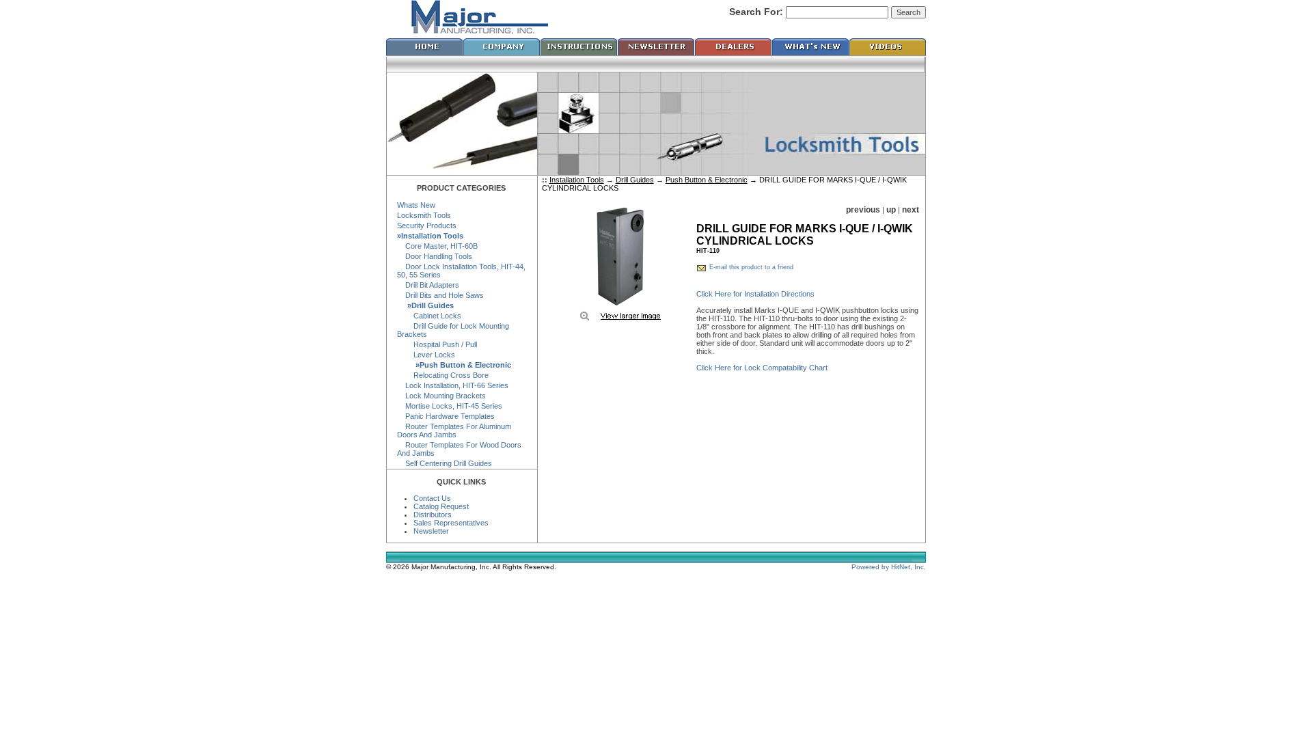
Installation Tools (576, 180)
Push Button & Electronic (707, 180)
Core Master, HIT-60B (437, 246)
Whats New (416, 205)
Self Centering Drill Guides (444, 463)
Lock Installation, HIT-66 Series (452, 385)
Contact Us (432, 498)
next (910, 210)
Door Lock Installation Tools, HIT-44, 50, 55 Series (461, 270)
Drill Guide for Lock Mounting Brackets (453, 330)
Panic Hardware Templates (446, 416)
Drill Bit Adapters (428, 285)
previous (863, 210)
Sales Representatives (451, 523)
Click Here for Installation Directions (755, 294)
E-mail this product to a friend (751, 267)
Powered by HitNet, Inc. (888, 567)
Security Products (426, 225)
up (891, 210)
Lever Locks (426, 355)
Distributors (432, 514)
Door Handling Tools (434, 256)
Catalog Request (441, 506)
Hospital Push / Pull (437, 344)
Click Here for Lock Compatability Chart (762, 368)
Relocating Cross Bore (443, 375)
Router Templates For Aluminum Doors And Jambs (454, 430)
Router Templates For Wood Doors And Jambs (459, 449)
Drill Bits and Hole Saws (440, 295)
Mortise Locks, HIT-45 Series (449, 406)
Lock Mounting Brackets (441, 396)
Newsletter (431, 531)
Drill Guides (635, 180)
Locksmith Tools (424, 215)
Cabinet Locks (429, 316)
